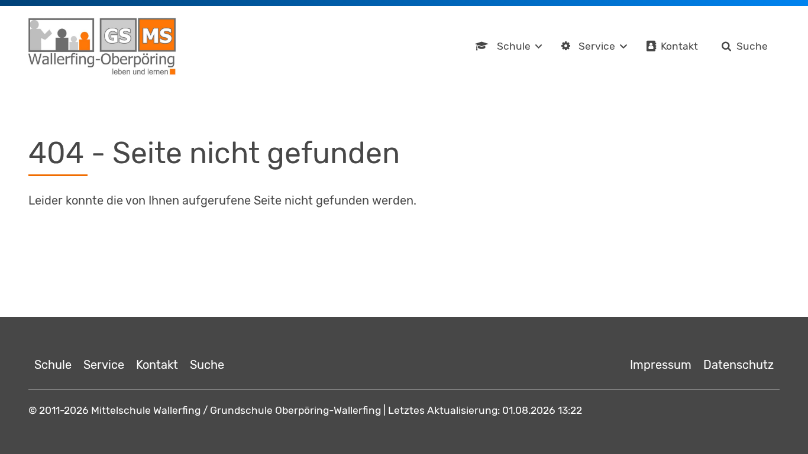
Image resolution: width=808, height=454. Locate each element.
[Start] (102, 47)
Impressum (660, 365)
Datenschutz (738, 365)
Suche (752, 46)
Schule (514, 46)
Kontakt (679, 46)
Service (596, 46)
